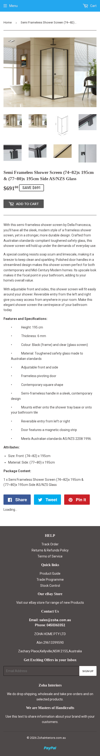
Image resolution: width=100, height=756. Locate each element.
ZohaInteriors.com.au (51, 737)
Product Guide (50, 573)
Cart (93, 6)
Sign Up (87, 671)
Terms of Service (50, 556)
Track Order (50, 544)
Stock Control (50, 585)
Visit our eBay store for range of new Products (50, 602)
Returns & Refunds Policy (50, 550)
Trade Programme (50, 579)
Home (7, 22)
